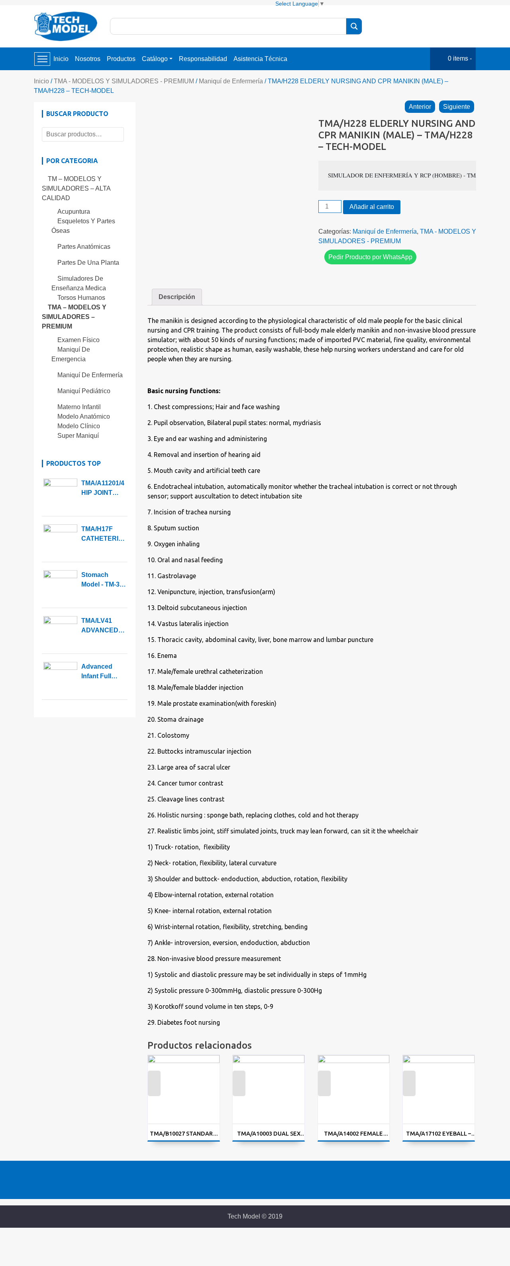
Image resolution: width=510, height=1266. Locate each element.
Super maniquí (78, 435)
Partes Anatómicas (83, 246)
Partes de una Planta (88, 262)
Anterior (420, 106)
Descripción (177, 296)
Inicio (61, 58)
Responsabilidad (203, 58)
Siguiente (456, 106)
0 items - (460, 58)
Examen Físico (78, 340)
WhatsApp (154, 1089)
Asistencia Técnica (260, 58)
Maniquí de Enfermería (231, 81)
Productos (121, 58)
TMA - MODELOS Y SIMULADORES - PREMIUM (124, 81)
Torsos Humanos (81, 297)
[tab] (177, 297)
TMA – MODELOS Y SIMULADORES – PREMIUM (74, 317)
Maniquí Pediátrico (83, 391)
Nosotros (87, 58)
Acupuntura (73, 211)
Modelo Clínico (78, 426)
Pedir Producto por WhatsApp (370, 257)
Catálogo (155, 58)
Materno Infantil (79, 407)
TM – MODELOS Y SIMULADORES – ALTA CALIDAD (76, 188)
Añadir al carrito (371, 206)
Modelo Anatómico (83, 416)
